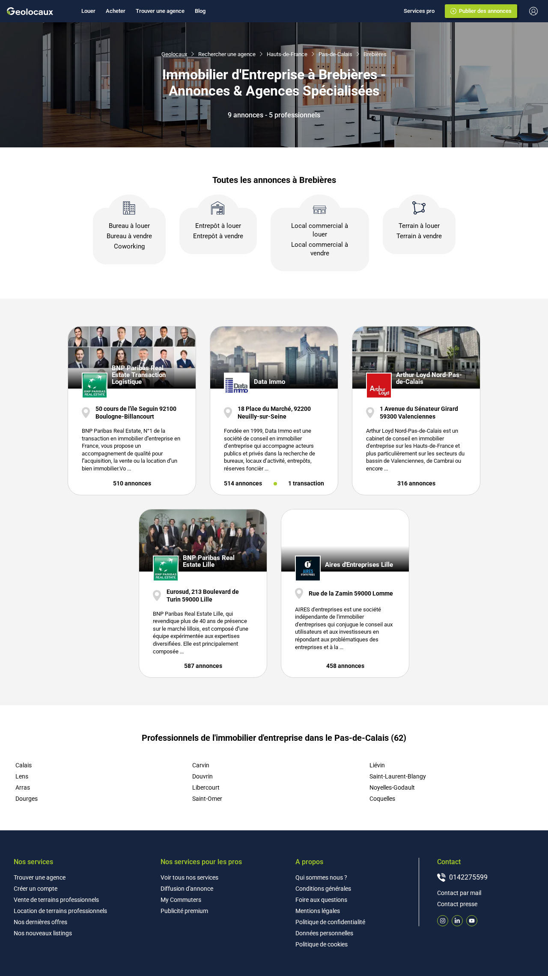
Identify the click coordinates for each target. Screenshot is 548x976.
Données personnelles (324, 933)
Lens (21, 776)
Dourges (26, 798)
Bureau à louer (129, 226)
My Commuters (181, 899)
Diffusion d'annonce (187, 888)
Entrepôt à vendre (218, 236)
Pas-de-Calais (335, 54)
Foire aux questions (321, 899)
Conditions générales (323, 888)
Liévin (377, 765)
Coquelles (382, 798)
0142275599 (468, 877)
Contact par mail (459, 892)
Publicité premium (184, 910)
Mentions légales (317, 910)
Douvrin (202, 776)
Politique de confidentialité (330, 922)
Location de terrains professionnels (60, 910)
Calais (23, 765)
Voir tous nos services (189, 877)
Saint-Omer (207, 798)
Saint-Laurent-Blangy (397, 776)
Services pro (419, 11)
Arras (22, 787)
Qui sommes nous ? (321, 877)
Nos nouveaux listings (43, 933)
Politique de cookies (321, 944)
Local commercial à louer (319, 230)
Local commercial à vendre (319, 249)
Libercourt (206, 787)
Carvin (200, 765)
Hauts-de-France (287, 54)
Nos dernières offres (40, 922)
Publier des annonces (485, 11)
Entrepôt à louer (218, 226)
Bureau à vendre (129, 236)
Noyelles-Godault (392, 787)
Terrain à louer (419, 226)
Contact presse (457, 904)
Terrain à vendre (419, 236)
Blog (200, 11)
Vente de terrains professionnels (56, 899)
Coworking (129, 246)
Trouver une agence (160, 11)
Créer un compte (35, 888)
